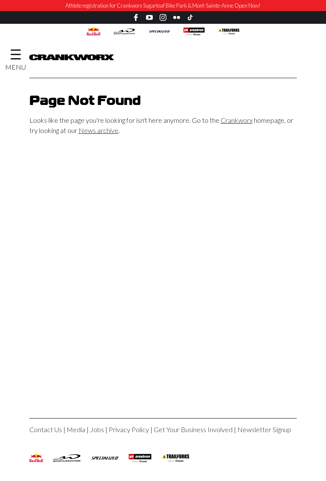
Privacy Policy (129, 429)
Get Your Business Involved (193, 429)
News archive (98, 130)
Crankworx (237, 120)
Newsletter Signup (264, 429)
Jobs (97, 429)
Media (76, 429)
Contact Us (45, 429)
